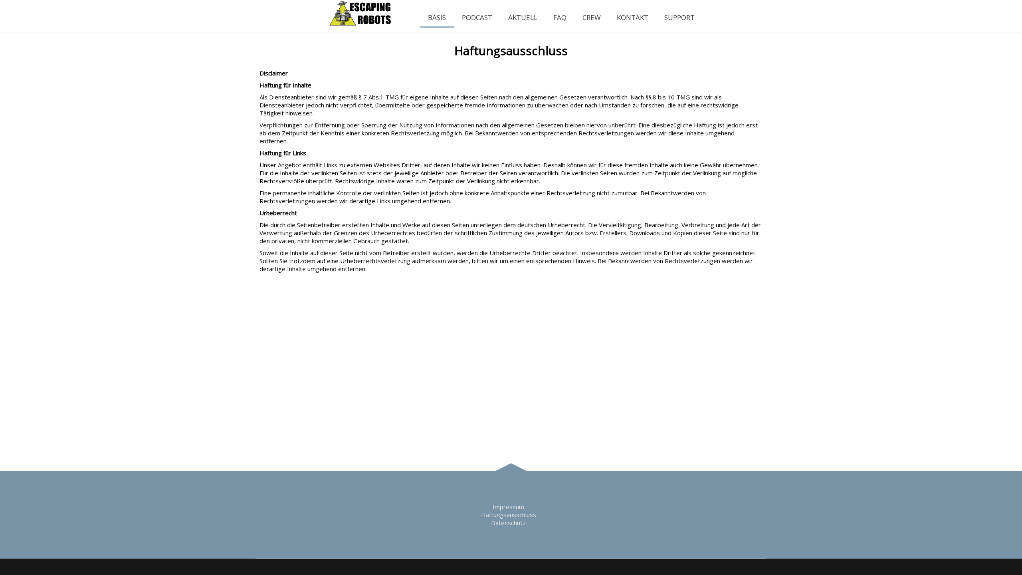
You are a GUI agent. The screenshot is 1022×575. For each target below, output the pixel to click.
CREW (591, 17)
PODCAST (477, 17)
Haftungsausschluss (508, 515)
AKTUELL (522, 17)
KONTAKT (632, 17)
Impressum (508, 507)
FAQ (559, 17)
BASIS (437, 17)
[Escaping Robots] (361, 24)
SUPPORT (679, 17)
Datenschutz (508, 523)
